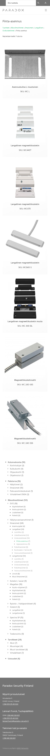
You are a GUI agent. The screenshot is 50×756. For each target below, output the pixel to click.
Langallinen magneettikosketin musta (25, 321)
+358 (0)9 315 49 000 (10, 704)
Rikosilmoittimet (17, 27)
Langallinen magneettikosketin (25, 145)
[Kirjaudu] (45, 3)
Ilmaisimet (29, 27)
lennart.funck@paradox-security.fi (16, 721)
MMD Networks (22, 748)
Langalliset (39, 27)
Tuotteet (6, 27)
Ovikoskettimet (8, 30)
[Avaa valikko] (45, 10)
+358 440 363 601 (13, 715)
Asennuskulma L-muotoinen (25, 87)
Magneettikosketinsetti (25, 380)
